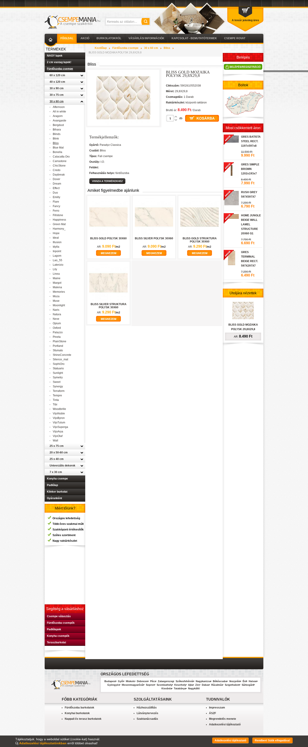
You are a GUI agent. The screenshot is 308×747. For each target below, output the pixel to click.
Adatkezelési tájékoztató (225, 724)
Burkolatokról (109, 38)
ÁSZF (212, 713)
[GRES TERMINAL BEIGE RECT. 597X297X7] (231, 257)
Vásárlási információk (146, 38)
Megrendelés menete (222, 718)
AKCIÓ (84, 38)
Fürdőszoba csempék (61, 622)
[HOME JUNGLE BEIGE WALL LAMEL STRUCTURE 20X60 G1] (231, 215)
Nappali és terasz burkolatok (83, 718)
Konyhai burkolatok (77, 713)
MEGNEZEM (108, 253)
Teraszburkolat (56, 642)
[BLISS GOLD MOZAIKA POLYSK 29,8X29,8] (243, 310)
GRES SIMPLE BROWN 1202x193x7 (250, 169)
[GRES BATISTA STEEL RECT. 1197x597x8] (231, 138)
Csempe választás (59, 616)
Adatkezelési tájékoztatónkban (43, 743)
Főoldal (66, 38)
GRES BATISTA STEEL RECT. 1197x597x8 (251, 141)
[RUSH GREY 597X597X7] (231, 197)
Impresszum (217, 707)
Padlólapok (54, 629)
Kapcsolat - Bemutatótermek (194, 38)
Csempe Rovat (234, 38)
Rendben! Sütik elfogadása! (272, 740)
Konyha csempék (58, 635)
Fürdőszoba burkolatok (79, 707)
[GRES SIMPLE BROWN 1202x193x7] (231, 169)
